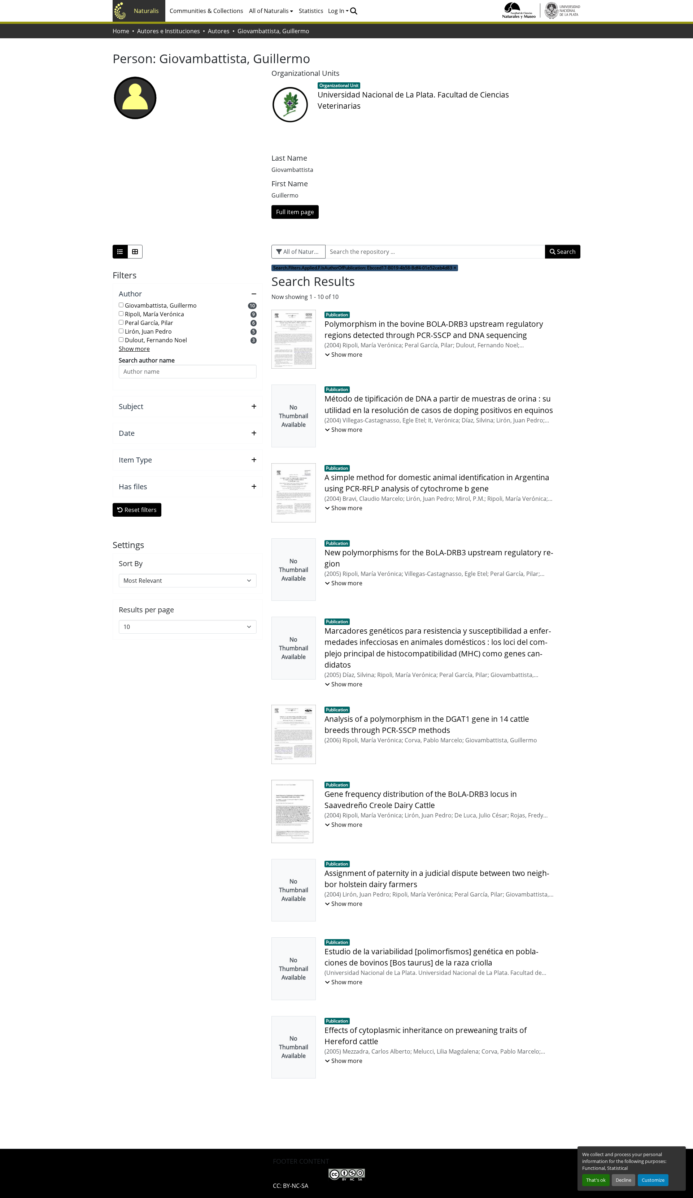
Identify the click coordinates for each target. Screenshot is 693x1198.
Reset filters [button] (140, 510)
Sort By (131, 563)
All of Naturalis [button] (269, 11)
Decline (623, 1180)
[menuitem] (271, 11)
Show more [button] (134, 349)
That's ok (596, 1180)
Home (121, 31)
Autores (219, 31)
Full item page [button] (295, 212)
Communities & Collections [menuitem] (206, 11)
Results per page (146, 609)
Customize (653, 1180)
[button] (353, 10)
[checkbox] (121, 305)
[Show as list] (120, 252)
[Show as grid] (135, 252)
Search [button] (565, 252)
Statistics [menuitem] (311, 11)
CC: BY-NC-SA (290, 1186)
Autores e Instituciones (168, 31)
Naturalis (146, 11)
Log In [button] (337, 11)
